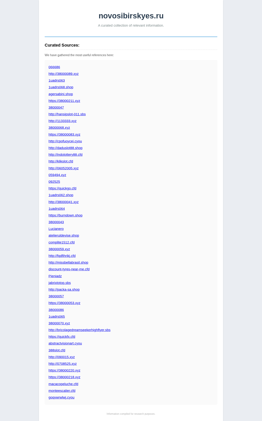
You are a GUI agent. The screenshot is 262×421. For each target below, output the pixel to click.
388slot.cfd (57, 350)
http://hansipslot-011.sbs (67, 114)
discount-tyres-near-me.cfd (69, 269)
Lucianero (56, 229)
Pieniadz (55, 276)
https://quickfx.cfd (62, 337)
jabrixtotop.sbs (60, 283)
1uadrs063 (57, 80)
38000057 (56, 296)
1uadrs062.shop (61, 195)
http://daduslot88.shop (65, 148)
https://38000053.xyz (64, 303)
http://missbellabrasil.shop (68, 262)
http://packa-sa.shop (64, 289)
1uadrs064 (57, 209)
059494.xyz (57, 175)
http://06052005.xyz (64, 168)
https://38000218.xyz (64, 377)
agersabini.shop (61, 94)
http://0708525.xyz (63, 364)
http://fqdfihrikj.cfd (62, 256)
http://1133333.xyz (63, 121)
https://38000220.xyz (64, 370)
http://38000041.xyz (64, 202)
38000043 (56, 222)
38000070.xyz (59, 323)
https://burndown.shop (65, 215)
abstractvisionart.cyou (65, 343)
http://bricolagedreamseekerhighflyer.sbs (79, 330)
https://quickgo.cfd (62, 188)
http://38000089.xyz (64, 74)
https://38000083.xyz (64, 134)
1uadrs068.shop (61, 87)
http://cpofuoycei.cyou (65, 141)
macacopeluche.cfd (63, 384)
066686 (54, 67)
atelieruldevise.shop (64, 235)
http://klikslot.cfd (61, 161)
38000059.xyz (59, 249)
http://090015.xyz (62, 357)
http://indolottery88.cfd (65, 155)
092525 (54, 182)
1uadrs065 (57, 316)
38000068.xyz (59, 128)
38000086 (56, 310)
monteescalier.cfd (62, 391)
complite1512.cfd (62, 242)
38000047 (56, 107)
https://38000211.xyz (64, 101)
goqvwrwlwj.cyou (61, 397)
